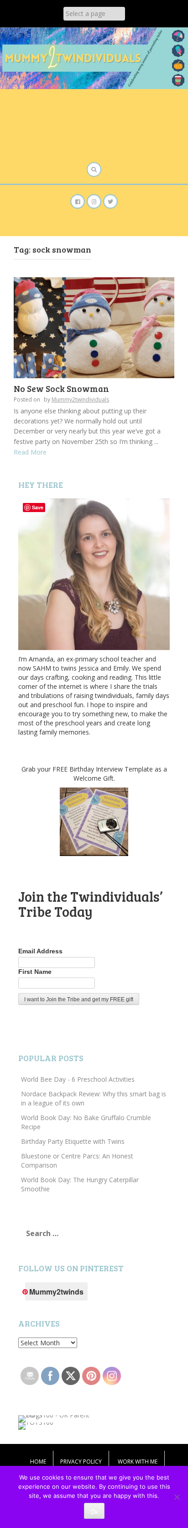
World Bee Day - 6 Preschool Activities (78, 1079)
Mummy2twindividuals (80, 399)
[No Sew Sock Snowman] (94, 327)
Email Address (40, 951)
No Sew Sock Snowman (61, 388)
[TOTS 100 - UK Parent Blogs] (56, 1417)
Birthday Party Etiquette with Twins (73, 1141)
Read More (30, 452)
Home (38, 1461)
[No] (176, 1497)
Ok (94, 1511)
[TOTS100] (35, 1425)
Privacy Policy (81, 1461)
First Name (35, 971)
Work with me (137, 1461)
